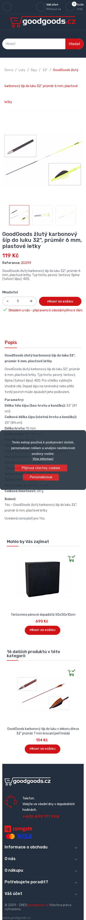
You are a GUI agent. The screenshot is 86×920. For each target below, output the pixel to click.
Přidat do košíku (60, 301)
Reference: (11, 263)
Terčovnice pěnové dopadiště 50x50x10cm (43, 615)
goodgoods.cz (38, 905)
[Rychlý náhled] (10, 554)
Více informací (43, 458)
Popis (11, 342)
